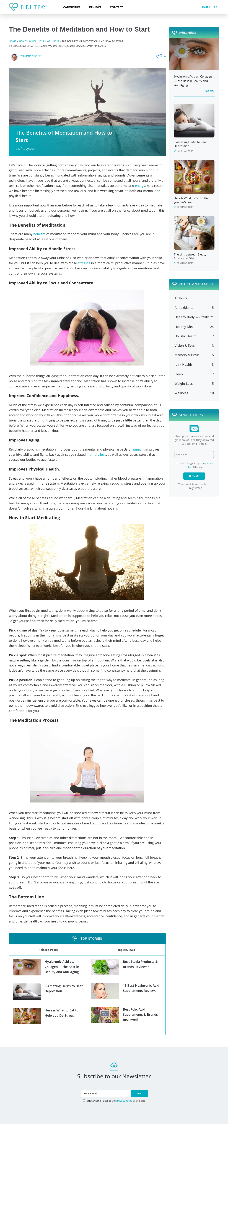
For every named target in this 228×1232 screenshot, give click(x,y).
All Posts (181, 298)
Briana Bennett (32, 56)
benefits (39, 234)
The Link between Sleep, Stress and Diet (190, 256)
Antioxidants (184, 307)
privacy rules (124, 1100)
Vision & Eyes (185, 345)
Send (139, 1093)
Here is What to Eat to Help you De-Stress (192, 200)
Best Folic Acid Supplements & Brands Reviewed (140, 1014)
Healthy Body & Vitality (192, 317)
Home (12, 41)
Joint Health (183, 364)
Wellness (53, 41)
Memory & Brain (187, 355)
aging (137, 449)
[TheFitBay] (27, 7)
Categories (71, 7)
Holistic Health (185, 336)
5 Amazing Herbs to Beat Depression (190, 144)
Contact (116, 7)
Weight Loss (184, 383)
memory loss (96, 454)
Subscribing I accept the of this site (115, 1100)
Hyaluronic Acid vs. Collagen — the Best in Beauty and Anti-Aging (62, 966)
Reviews (95, 7)
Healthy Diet (184, 326)
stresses (84, 263)
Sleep (179, 374)
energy (140, 185)
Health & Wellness (31, 41)
